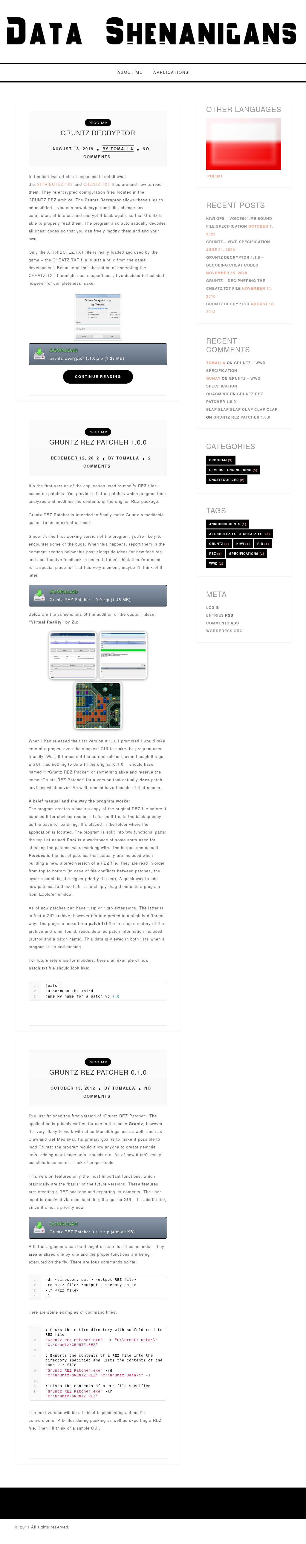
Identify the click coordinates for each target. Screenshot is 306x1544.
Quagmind (217, 393)
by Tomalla (118, 148)
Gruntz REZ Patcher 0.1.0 (98, 1071)
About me (130, 72)
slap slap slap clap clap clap (242, 409)
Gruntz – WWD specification (238, 241)
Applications (171, 72)
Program (98, 122)
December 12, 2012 (75, 458)
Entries (219, 615)
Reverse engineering (233, 470)
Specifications (246, 554)
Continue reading (98, 376)
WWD (216, 563)
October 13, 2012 (73, 1088)
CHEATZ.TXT (96, 184)
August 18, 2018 (73, 148)
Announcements (227, 524)
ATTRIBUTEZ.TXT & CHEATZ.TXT (239, 534)
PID (263, 544)
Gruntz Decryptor (98, 132)
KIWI (243, 544)
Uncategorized (226, 480)
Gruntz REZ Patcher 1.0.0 (98, 441)
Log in (213, 607)
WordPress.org (224, 630)
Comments (222, 623)
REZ (215, 554)
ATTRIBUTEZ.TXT (54, 184)
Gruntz (219, 544)
